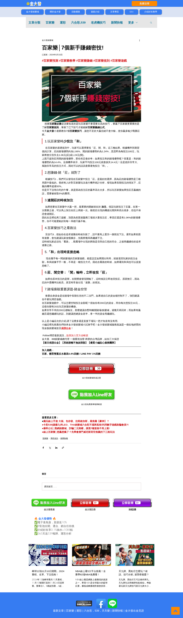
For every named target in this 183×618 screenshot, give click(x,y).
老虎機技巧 (98, 22)
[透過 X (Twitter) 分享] (49, 447)
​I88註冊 (132, 509)
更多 (131, 22)
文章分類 (34, 22)
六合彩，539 (91, 610)
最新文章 (58, 610)
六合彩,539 (78, 22)
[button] (151, 22)
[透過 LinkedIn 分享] (56, 447)
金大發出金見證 (134, 610)
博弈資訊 (54, 438)
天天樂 (106, 610)
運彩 (63, 22)
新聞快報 (117, 22)
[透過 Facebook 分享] (43, 447)
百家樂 (50, 22)
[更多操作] (139, 40)
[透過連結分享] (63, 447)
